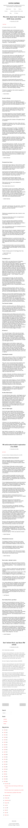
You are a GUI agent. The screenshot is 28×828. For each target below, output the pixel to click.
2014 (5, 759)
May (6, 810)
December (7, 783)
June (6, 807)
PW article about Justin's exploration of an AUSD (14, 790)
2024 (5, 734)
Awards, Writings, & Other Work (16, 11)
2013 (5, 761)
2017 (5, 752)
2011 (5, 766)
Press (15, 9)
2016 (5, 754)
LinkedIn (5, 719)
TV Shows (16, 13)
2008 (5, 774)
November (7, 795)
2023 (5, 737)
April (6, 812)
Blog (10, 13)
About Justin (8, 9)
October (6, 798)
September (7, 800)
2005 (5, 781)
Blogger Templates (16, 825)
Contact (6, 11)
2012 (5, 764)
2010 (5, 769)
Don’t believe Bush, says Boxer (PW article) (13, 792)
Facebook (5, 721)
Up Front (4, 24)
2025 (5, 732)
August (6, 802)
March (6, 815)
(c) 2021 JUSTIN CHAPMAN (14, 823)
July (6, 805)
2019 (5, 747)
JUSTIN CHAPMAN (14, 3)
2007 (5, 776)
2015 (5, 757)
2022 (5, 739)
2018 (5, 749)
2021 (5, 742)
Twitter (4, 723)
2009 (5, 771)
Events (20, 9)
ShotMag (10, 825)
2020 (5, 744)
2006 (5, 779)
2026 (5, 730)
